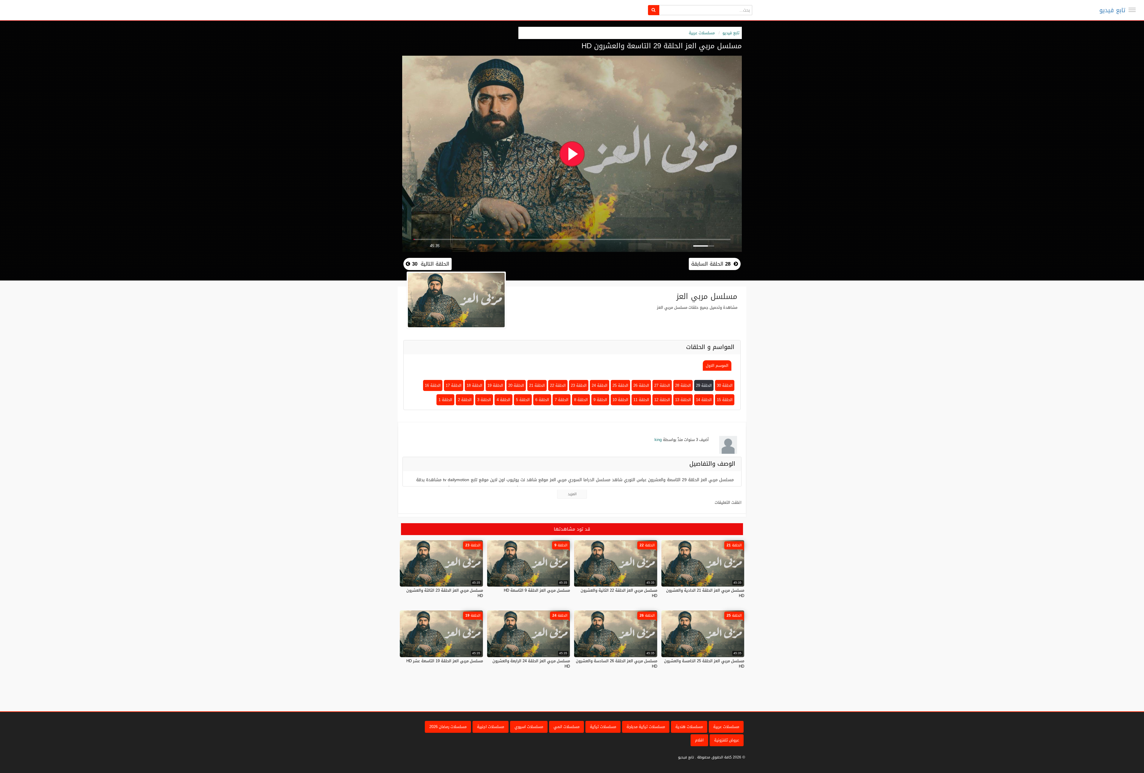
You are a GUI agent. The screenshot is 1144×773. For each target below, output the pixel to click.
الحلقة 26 (641, 385)
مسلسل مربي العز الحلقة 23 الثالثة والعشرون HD (444, 593)
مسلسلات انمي (566, 726)
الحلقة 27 (662, 385)
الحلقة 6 (542, 399)
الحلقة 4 (503, 399)
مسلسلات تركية (603, 726)
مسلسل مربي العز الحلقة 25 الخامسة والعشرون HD (704, 663)
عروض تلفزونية (726, 740)
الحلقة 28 (683, 385)
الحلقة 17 (453, 385)
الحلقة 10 (620, 399)
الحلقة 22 (558, 385)
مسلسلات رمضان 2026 (448, 726)
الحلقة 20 (516, 385)
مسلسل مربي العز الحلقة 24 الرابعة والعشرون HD (531, 663)
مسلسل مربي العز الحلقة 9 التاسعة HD (537, 590)
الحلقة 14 (704, 399)
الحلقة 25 (620, 385)
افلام (699, 740)
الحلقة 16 (433, 385)
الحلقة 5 (523, 399)
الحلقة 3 (484, 399)
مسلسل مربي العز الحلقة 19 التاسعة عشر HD (444, 661)
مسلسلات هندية (689, 726)
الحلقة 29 (704, 385)
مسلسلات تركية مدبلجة (646, 726)
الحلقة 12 (662, 399)
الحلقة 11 (641, 399)
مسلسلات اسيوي (529, 726)
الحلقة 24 (599, 385)
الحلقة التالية (429, 264)
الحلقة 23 (579, 385)
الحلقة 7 (561, 399)
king (658, 439)
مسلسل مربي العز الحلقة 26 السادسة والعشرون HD (616, 663)
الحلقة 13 (683, 399)
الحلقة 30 (725, 385)
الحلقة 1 (445, 399)
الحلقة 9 (600, 399)
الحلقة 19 (495, 385)
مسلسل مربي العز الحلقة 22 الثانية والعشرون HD (619, 593)
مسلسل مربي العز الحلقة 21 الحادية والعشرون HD (705, 593)
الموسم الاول (717, 365)
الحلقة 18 (474, 385)
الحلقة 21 (537, 385)
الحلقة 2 (465, 399)
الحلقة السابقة (710, 264)
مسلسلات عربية (702, 33)
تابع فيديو (1112, 10)
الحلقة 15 (725, 399)
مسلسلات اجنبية (490, 726)
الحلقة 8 (581, 399)
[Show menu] (1132, 10)
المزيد (572, 494)
